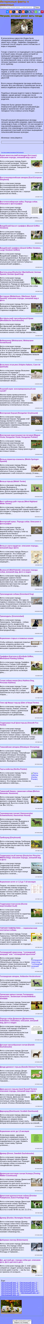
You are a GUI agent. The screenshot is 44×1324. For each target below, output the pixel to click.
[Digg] (20, 11)
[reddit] (23, 11)
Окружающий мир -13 (10, 1295)
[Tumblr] (29, 11)
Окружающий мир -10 (29, 1291)
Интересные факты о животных (14, 3)
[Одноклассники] (10, 11)
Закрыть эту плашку (21, 1322)
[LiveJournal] (26, 11)
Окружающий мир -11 (10, 1293)
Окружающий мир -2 (28, 1283)
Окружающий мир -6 (28, 1287)
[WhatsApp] (36, 11)
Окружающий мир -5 (9, 1287)
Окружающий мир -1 (9, 1283)
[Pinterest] (42, 11)
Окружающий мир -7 (9, 1289)
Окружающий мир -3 (9, 1285)
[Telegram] (39, 11)
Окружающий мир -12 (30, 1293)
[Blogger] (17, 11)
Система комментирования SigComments (12, 152)
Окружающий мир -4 (28, 1285)
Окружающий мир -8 (28, 1289)
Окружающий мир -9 (9, 1291)
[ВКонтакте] (7, 11)
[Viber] (32, 11)
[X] (13, 11)
